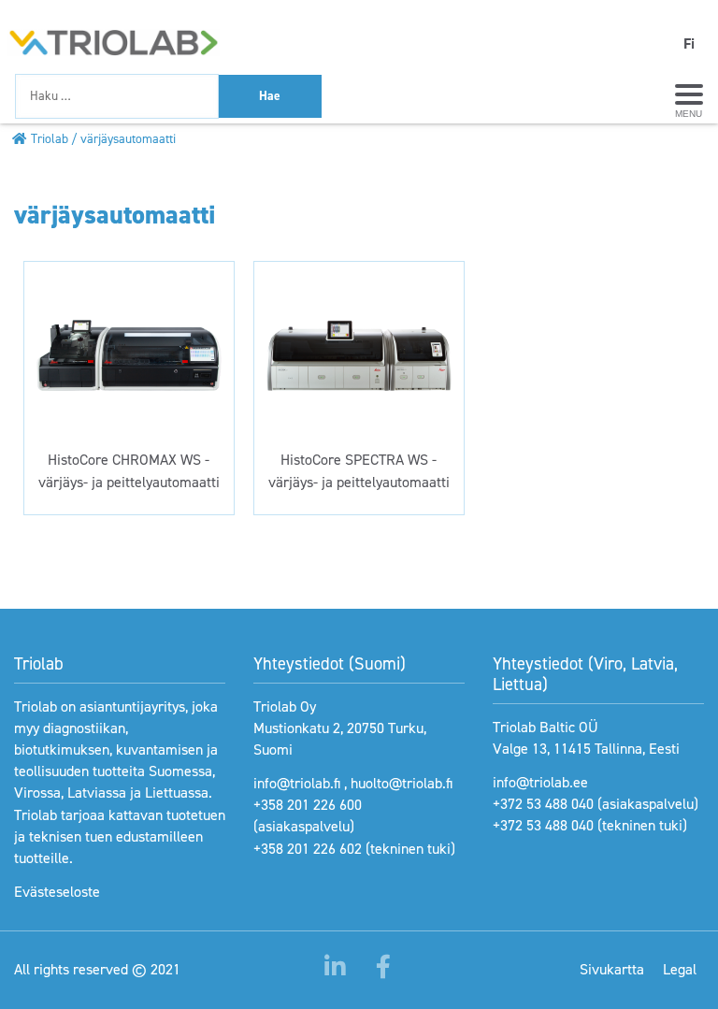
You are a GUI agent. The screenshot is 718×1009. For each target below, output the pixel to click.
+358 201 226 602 (307, 848)
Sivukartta (612, 969)
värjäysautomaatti (128, 138)
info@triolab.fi (296, 783)
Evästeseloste (57, 891)
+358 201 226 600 (307, 804)
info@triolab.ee (540, 782)
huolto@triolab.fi (401, 783)
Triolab (49, 138)
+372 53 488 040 (543, 804)
